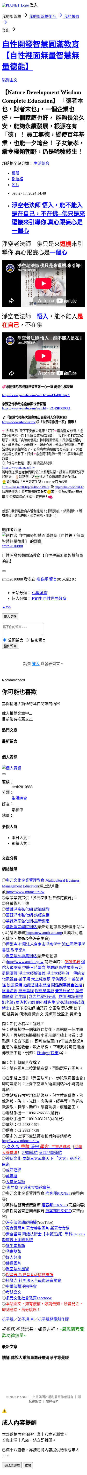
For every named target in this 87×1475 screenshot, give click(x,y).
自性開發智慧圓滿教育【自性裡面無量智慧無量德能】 (40, 55)
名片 (15, 185)
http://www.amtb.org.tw (25, 962)
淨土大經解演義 (31, 973)
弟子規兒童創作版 (53, 1319)
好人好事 (13, 1257)
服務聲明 (52, 1402)
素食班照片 (15, 1228)
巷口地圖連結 (50, 1153)
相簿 (15, 173)
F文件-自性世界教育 (49, 598)
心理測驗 (39, 593)
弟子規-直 (25, 1319)
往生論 (20, 997)
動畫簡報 (13, 1251)
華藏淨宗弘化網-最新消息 (28, 921)
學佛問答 (59, 979)
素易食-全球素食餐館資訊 (29, 1187)
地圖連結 (30, 1153)
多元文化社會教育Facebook (29, 1298)
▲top (6, 607)
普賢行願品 (64, 991)
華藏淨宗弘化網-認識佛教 (28, 909)
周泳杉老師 (25, 1002)
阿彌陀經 (9, 991)
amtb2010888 (12, 546)
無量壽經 (26, 991)
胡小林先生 (45, 1002)
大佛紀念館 (15, 1182)
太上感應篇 (41, 979)
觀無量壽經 (44, 991)
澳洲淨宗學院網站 (21, 927)
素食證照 (13, 1234)
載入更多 (10, 616)
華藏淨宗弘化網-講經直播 (28, 915)
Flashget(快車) (48, 1053)
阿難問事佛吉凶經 (66, 985)
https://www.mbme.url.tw (19, 422)
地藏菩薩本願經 (36, 985)
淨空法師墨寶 (17, 1269)
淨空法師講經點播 (21, 1222)
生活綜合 (41, 163)
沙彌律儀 (14, 985)
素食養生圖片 (37, 1228)
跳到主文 (9, 80)
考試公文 (13, 1292)
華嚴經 (52, 967)
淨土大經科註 (58, 973)
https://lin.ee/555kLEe (69, 487)
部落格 (17, 179)
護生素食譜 (15, 1246)
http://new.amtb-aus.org (44, 933)
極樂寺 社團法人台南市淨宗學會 (33, 944)
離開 (28, 1465)
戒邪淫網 (13, 1170)
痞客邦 (42, 579)
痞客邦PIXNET (58, 1193)
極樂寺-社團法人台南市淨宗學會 (33, 1281)
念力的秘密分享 (42, 997)
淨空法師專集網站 (21, 956)
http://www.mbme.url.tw (25, 892)
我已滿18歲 (12, 1465)
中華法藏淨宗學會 (21, 1286)
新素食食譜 (60, 1228)
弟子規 (8, 1319)
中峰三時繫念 (33, 967)
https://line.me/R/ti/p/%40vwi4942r (25, 487)
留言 (53, 579)
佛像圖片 (13, 1263)
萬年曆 (11, 1176)
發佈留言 (10, 646)
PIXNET (22, 1397)
